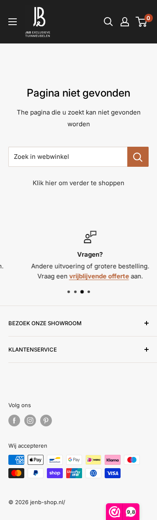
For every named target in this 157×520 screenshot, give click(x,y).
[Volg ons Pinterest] (46, 420)
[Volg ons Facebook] (14, 420)
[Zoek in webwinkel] (138, 157)
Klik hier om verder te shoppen (78, 183)
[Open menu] (12, 21)
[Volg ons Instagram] (30, 420)
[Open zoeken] (108, 21)
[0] (141, 22)
